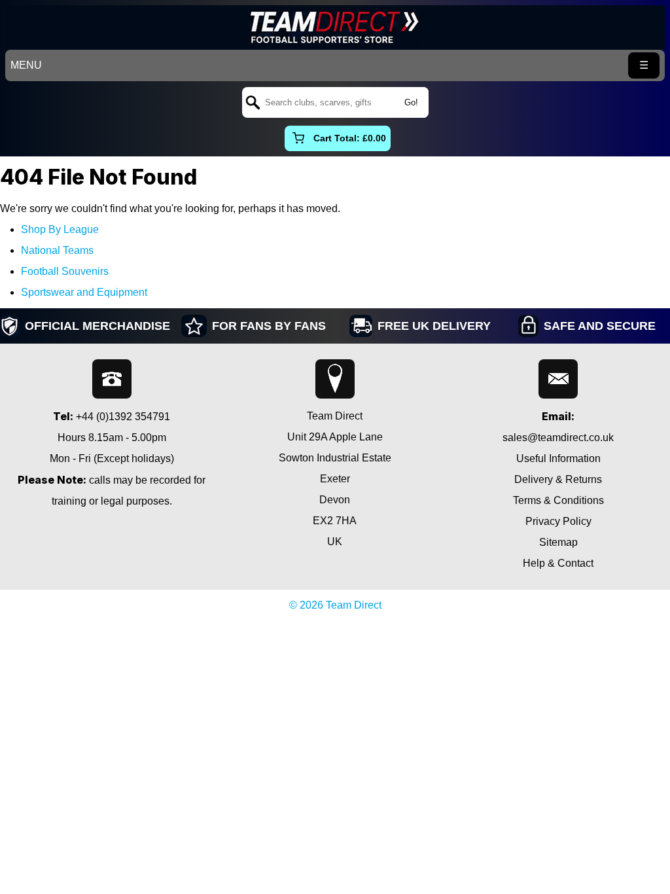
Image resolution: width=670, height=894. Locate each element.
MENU (26, 65)
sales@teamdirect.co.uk (558, 437)
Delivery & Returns (558, 479)
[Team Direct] (335, 27)
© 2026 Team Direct (335, 605)
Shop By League (60, 229)
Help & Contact (558, 563)
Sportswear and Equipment (84, 292)
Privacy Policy (558, 521)
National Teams (57, 250)
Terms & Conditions (558, 500)
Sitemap (558, 542)
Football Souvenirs (65, 271)
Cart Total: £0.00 (349, 138)
